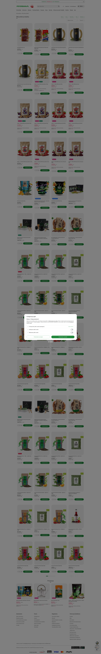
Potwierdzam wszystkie (63, 336)
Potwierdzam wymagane (38, 336)
